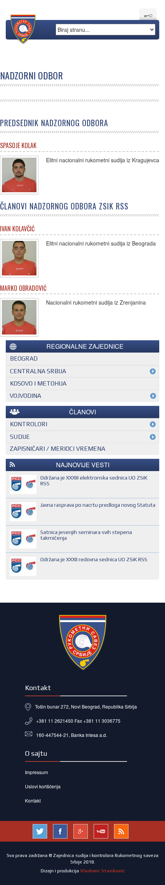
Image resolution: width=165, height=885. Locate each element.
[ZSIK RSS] (121, 830)
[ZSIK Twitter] (40, 830)
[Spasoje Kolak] (19, 175)
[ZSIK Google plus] (80, 830)
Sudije (20, 436)
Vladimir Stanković (102, 870)
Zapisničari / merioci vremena (57, 448)
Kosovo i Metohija (38, 383)
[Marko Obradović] (19, 317)
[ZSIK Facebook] (60, 830)
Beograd (24, 358)
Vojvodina (25, 395)
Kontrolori (28, 424)
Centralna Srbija (38, 371)
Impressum (36, 772)
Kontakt (33, 800)
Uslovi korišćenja (43, 786)
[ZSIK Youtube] (101, 830)
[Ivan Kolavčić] (19, 258)
